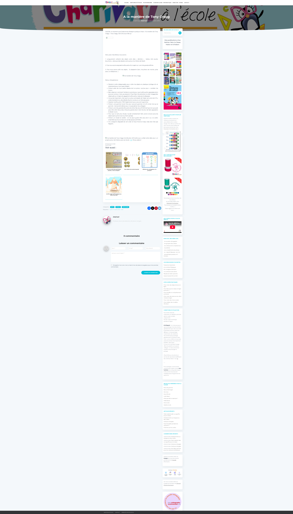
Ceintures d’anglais (169, 421)
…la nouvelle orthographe (170, 241)
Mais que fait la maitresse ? (171, 398)
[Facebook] (149, 208)
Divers (181, 2)
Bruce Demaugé (168, 389)
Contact (186, 2)
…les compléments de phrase (171, 250)
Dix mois (166, 392)
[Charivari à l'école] (111, 3)
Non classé (125, 207)
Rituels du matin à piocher (171, 273)
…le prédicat (167, 248)
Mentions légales (108, 512)
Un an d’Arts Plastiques (170, 267)
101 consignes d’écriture (170, 269)
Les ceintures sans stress (170, 271)
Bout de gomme (168, 387)
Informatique (167, 2)
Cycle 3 (118, 207)
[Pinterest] (156, 208)
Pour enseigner (147, 2)
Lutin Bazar (167, 396)
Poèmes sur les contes (170, 427)
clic (131, 140)
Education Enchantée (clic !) (171, 129)
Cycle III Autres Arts (115, 209)
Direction (175, 2)
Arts (112, 207)
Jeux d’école (167, 394)
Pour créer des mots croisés (171, 300)
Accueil (126, 2)
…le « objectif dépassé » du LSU (172, 252)
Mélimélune (167, 400)
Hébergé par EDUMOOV (128, 512)
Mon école (166, 402)
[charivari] (107, 219)
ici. (168, 375)
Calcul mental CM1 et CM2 (170, 276)
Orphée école (167, 405)
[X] (152, 208)
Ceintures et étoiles (136, 2)
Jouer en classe (157, 2)
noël (122, 209)
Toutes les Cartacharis (169, 265)
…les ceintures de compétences (172, 245)
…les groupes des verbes (170, 243)
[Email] (159, 208)
